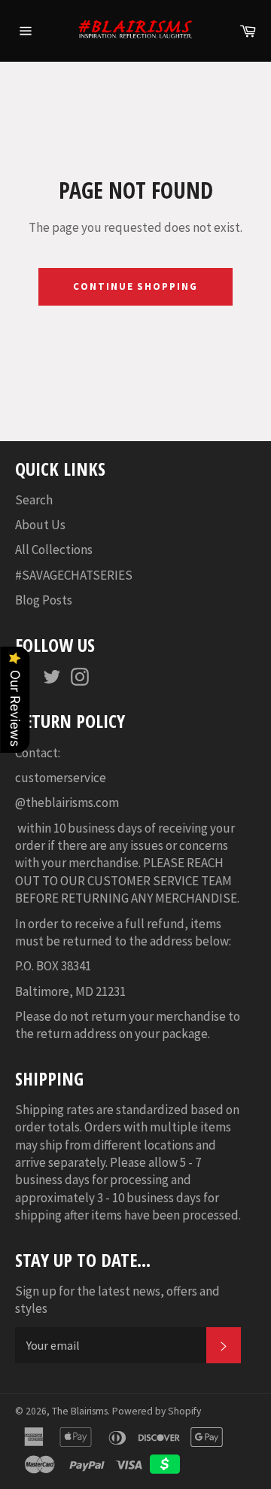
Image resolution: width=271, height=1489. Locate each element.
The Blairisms (80, 1411)
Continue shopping (135, 286)
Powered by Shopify (156, 1411)
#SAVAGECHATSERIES (73, 575)
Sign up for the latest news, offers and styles (117, 1300)
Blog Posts (43, 600)
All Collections (54, 549)
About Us (40, 524)
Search (34, 500)
